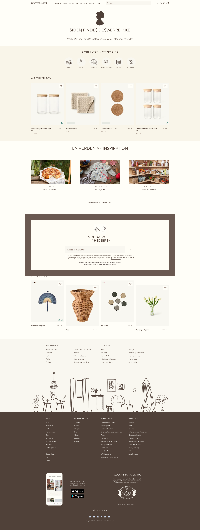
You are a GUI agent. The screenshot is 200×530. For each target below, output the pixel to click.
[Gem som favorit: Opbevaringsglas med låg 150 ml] (165, 86)
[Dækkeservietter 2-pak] (117, 104)
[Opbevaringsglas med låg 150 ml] (152, 104)
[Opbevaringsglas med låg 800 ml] (47, 104)
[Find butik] (157, 3)
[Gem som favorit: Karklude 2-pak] (96, 86)
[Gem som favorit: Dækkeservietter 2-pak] (130, 86)
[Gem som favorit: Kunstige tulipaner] (165, 288)
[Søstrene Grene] (39, 3)
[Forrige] (32, 172)
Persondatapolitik (116, 259)
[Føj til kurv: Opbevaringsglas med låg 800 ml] (61, 132)
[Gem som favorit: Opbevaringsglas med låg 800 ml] (61, 86)
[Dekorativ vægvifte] (47, 301)
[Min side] (161, 3)
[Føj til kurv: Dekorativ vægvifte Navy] (61, 329)
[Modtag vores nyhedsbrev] (130, 249)
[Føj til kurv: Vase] (96, 333)
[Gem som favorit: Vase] (95, 288)
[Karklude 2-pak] (82, 104)
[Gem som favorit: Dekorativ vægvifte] (60, 284)
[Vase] (82, 305)
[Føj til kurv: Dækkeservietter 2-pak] (131, 132)
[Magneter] (117, 301)
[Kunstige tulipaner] (152, 305)
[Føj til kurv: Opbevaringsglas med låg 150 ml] (166, 132)
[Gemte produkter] (164, 3)
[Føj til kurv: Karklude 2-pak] (96, 132)
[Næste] (171, 103)
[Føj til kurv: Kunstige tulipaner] (166, 333)
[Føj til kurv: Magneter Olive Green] (131, 329)
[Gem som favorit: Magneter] (130, 284)
